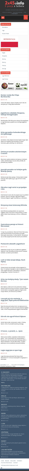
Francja (4, 65)
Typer (25, 12)
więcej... (3, 382)
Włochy (4, 59)
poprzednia (3, 364)
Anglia (3, 52)
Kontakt (15, 462)
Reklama (7, 460)
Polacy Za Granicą (7, 12)
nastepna (22, 364)
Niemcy (4, 62)
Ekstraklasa (5, 27)
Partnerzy (19, 460)
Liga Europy (5, 79)
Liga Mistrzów (5, 76)
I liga (3, 30)
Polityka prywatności (6, 462)
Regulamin (13, 460)
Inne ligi (4, 68)
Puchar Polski (5, 33)
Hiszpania (4, 56)
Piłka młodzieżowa (17, 12)
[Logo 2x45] (14, 4)
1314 (18, 364)
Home (2, 460)
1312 (12, 364)
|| (14, 13)
